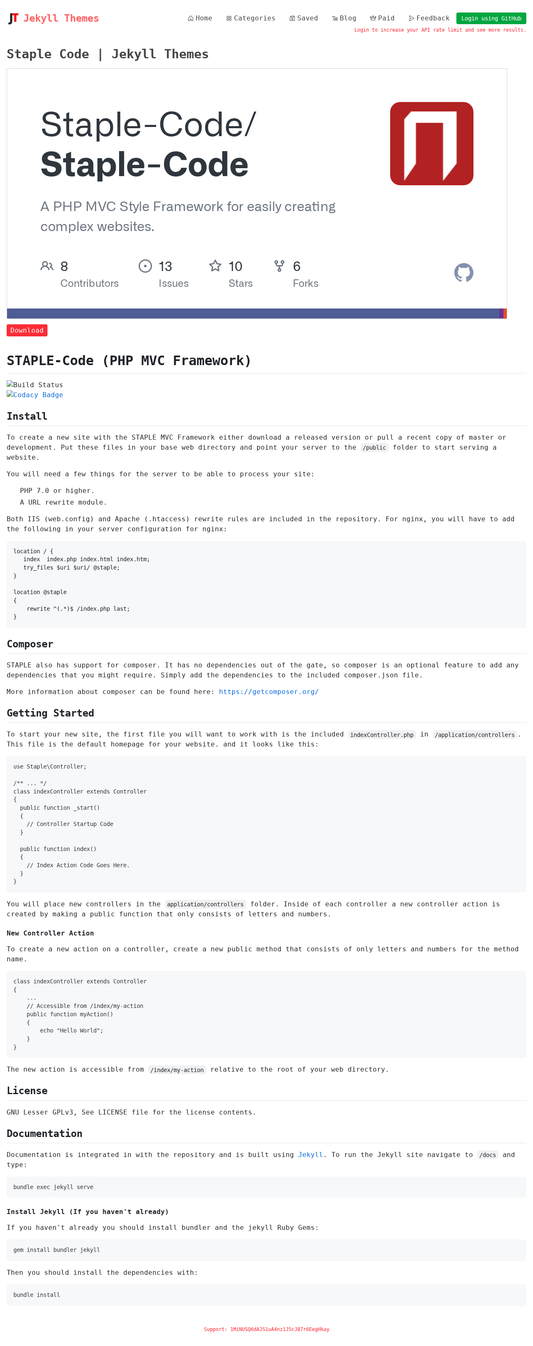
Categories (255, 18)
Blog (348, 18)
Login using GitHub (491, 18)
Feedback (433, 18)
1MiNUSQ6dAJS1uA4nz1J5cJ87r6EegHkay (279, 1329)
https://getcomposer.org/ (269, 692)
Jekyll (310, 1155)
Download (27, 330)
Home (204, 18)
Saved (307, 18)
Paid (386, 18)
